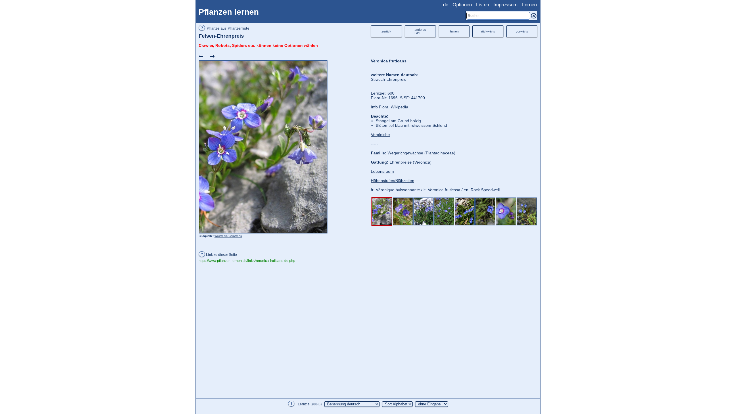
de (445, 4)
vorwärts (522, 31)
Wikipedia (399, 107)
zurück (386, 31)
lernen (454, 31)
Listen (482, 4)
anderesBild (420, 31)
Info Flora (379, 107)
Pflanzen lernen (229, 11)
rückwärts (488, 31)
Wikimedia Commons (228, 235)
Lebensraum (382, 171)
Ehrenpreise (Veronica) (411, 162)
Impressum (505, 4)
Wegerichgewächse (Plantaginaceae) (421, 153)
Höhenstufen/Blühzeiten (392, 180)
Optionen (462, 4)
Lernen (529, 4)
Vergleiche (380, 134)
